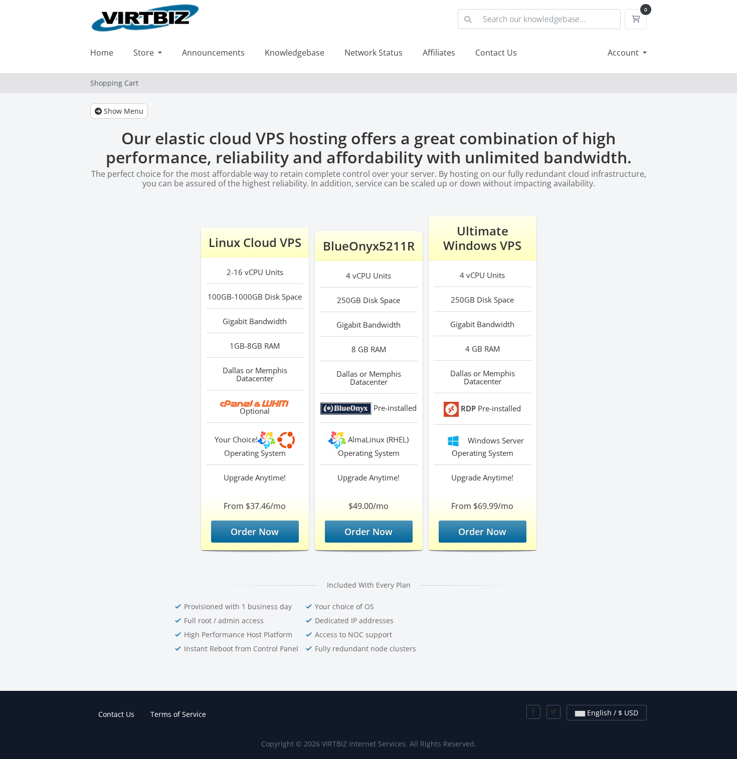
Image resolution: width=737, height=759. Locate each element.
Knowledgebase (294, 52)
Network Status (373, 52)
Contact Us (496, 52)
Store (144, 52)
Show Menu (122, 111)
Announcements (213, 52)
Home (101, 52)
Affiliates (439, 52)
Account (624, 52)
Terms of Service (178, 714)
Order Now (255, 532)
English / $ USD (611, 712)
